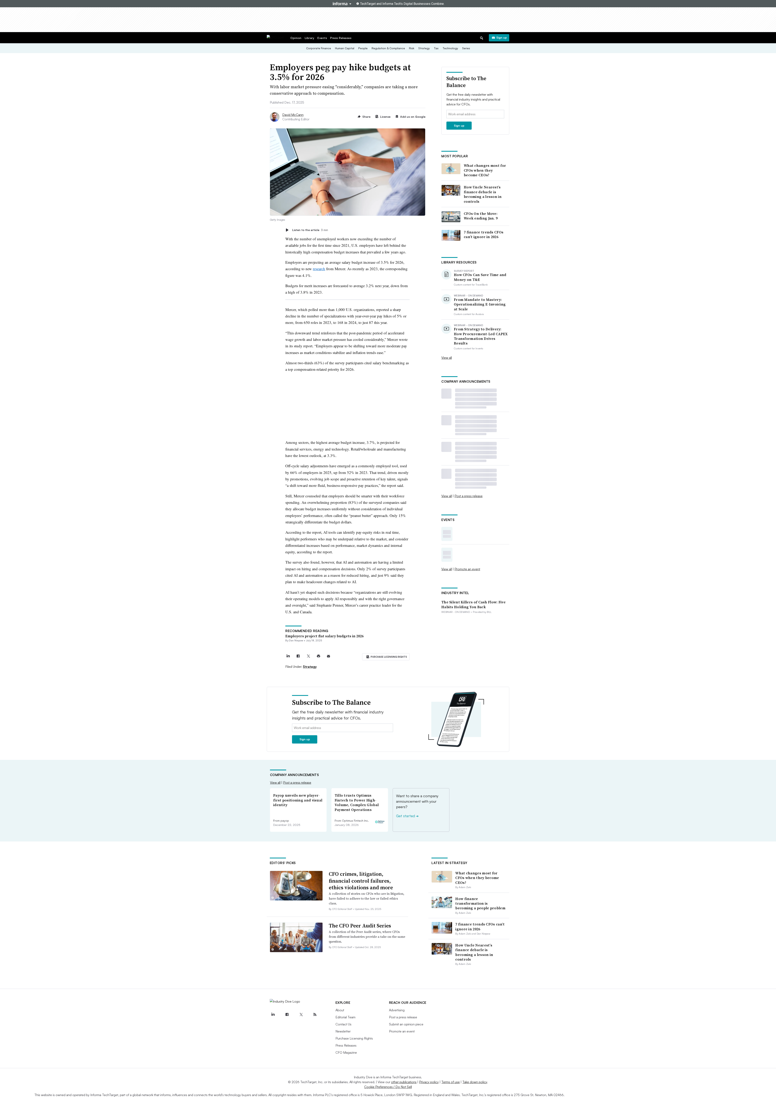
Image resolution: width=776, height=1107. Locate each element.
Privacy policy (429, 1082)
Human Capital (344, 48)
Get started (407, 816)
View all (446, 358)
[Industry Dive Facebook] (287, 1014)
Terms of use (450, 1082)
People (363, 48)
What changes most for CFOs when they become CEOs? (485, 170)
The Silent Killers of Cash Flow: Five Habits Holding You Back (473, 604)
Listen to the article (310, 230)
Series (466, 48)
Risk (411, 48)
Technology (450, 48)
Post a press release (468, 496)
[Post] (288, 656)
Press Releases (340, 38)
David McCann (293, 115)
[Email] (328, 656)
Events (322, 38)
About (339, 1010)
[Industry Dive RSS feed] (315, 1014)
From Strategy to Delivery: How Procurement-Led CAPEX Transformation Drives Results (481, 336)
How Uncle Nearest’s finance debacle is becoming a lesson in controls (483, 194)
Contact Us (343, 1024)
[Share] (298, 656)
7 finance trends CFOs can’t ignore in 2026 (483, 234)
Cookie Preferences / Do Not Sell (388, 1087)
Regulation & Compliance (388, 48)
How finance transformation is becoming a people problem (480, 903)
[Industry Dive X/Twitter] (301, 1014)
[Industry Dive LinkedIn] (273, 1014)
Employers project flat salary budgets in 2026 (324, 636)
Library (309, 38)
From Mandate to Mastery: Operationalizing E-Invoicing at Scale (480, 304)
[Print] (318, 656)
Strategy (424, 48)
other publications (403, 1082)
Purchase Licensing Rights (354, 1038)
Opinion (296, 38)
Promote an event (467, 569)
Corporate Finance (318, 48)
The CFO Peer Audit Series (360, 925)
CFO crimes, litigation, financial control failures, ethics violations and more (361, 880)
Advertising (397, 1010)
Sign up (501, 37)
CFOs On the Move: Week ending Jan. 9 (481, 216)
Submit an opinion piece (406, 1024)
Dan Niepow (296, 640)
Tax (436, 48)
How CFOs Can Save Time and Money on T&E (480, 277)
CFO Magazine (346, 1052)
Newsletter (343, 1031)
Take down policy (474, 1082)
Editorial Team (345, 1017)
